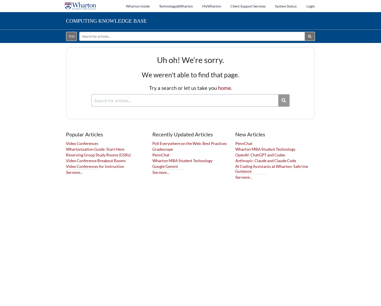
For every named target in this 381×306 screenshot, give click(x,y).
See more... (74, 172)
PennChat (161, 154)
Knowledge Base (106, 21)
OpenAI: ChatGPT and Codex (260, 154)
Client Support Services (248, 6)
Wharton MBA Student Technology (182, 160)
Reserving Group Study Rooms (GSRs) (98, 154)
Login (310, 6)
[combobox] (192, 36)
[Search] (310, 36)
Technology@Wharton (176, 6)
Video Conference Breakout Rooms (96, 160)
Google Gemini (165, 166)
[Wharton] (80, 4)
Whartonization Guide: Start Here (95, 149)
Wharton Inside (138, 6)
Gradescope (162, 149)
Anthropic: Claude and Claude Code (265, 160)
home (224, 88)
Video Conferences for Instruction (95, 166)
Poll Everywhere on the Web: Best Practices (189, 143)
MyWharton (211, 6)
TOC (72, 36)
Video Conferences (82, 143)
